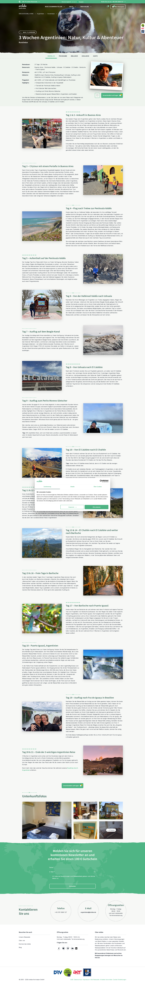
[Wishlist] (107, 7)
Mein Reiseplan (119, 6)
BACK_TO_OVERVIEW (29, 32)
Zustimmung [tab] (47, 486)
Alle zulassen (96, 507)
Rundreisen (51, 14)
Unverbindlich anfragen (112, 95)
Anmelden (72, 886)
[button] (55, 6)
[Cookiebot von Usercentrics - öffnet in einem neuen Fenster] (101, 481)
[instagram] (63, 948)
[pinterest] (68, 948)
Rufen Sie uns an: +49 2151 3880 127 (112, 1)
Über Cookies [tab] (98, 486)
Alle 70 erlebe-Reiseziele (29, 1)
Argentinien (40, 14)
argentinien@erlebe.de (88, 912)
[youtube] (72, 948)
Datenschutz (78, 876)
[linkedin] (76, 948)
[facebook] (59, 948)
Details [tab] (72, 486)
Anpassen (71, 507)
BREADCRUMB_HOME (26, 14)
